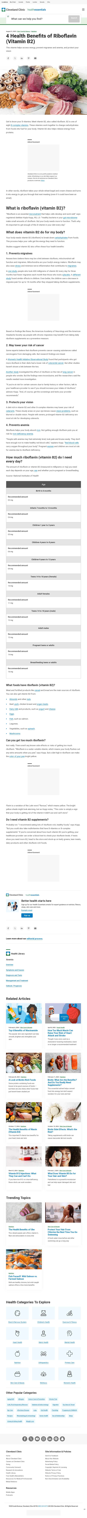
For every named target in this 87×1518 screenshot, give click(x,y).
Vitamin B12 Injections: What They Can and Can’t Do (22, 1174)
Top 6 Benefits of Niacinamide (23, 1030)
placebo (66, 275)
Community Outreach (13, 1467)
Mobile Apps (10, 1492)
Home (8, 1456)
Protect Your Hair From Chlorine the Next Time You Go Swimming (62, 1232)
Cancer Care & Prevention (36, 1399)
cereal (37, 690)
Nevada (42, 2)
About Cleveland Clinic (14, 1459)
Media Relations (11, 1482)
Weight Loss (30, 1421)
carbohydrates (61, 237)
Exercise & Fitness (70, 1322)
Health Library (11, 1473)
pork (17, 704)
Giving (8, 1464)
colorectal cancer (56, 363)
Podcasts (9, 1495)
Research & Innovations (14, 1470)
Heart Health (61, 1027)
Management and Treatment (17, 981)
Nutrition (34, 31)
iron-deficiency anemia (23, 434)
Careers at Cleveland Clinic (15, 1461)
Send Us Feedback (51, 1456)
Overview (9, 965)
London (35, 2)
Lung (34, 1410)
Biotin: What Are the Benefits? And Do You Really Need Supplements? (62, 1082)
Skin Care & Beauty (26, 1027)
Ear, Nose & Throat (68, 1404)
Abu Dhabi (13, 2)
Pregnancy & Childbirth (69, 1410)
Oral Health (44, 1410)
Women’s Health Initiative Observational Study (28, 359)
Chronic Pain (53, 1399)
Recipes (10, 1416)
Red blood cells (72, 443)
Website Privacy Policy (53, 1473)
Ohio (48, 2)
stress (18, 266)
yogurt (42, 709)
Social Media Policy (52, 1464)
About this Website (51, 1459)
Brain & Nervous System (17, 1322)
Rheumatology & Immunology (26, 1416)
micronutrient (35, 214)
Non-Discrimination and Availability (57, 1479)
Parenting (55, 1410)
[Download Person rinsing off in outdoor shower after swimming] (63, 1212)
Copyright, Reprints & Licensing (56, 1467)
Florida (28, 2)
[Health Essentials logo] (37, 10)
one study (12, 271)
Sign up (27, 915)
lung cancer (68, 372)
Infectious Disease (23, 1410)
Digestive (56, 1404)
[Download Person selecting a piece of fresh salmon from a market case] (24, 1259)
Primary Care (69, 1363)
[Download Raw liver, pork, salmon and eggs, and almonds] (63, 1063)
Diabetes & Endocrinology (40, 1404)
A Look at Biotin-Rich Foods (22, 1080)
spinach (31, 728)
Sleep (71, 1416)
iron (38, 430)
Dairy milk (13, 709)
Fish (11, 719)
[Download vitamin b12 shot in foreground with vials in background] (24, 1156)
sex (35, 470)
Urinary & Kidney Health (14, 1421)
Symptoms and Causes (15, 970)
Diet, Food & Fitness (23, 31)
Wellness (43, 1383)
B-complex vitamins (19, 125)
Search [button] (74, 18)
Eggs (11, 714)
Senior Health (43, 1416)
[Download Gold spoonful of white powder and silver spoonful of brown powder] (63, 1112)
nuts (29, 699)
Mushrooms (14, 733)
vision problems (63, 411)
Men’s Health (43, 1342)
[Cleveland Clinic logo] (13, 10)
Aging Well (10, 1399)
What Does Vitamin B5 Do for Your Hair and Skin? (62, 1174)
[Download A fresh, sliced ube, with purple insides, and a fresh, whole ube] (24, 1212)
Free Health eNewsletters (15, 1476)
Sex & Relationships (58, 1416)
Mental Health (70, 1342)
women (50, 446)
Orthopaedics (43, 1363)
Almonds (13, 699)
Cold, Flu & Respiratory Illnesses (17, 1404)
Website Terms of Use (53, 1470)
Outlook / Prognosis (14, 986)
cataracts (10, 411)
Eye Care (10, 1410)
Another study (12, 372)
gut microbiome (70, 217)
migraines (72, 266)
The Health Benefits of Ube (22, 1229)
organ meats (42, 704)
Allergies (21, 1399)
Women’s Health (70, 1383)
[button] (83, 10)
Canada (20, 2)
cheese (52, 709)
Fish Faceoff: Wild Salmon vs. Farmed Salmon (23, 1277)
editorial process (34, 938)
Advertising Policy (51, 1461)
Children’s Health (43, 1322)
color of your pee (17, 756)
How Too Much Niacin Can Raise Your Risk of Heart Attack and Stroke (60, 1033)
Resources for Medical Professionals (19, 1479)
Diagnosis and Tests (14, 975)
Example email (26, 910)
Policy (42, 180)
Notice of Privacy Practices (54, 1476)
